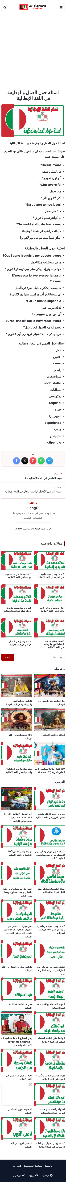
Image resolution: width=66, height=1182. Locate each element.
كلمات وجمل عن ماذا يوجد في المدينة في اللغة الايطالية (50, 576)
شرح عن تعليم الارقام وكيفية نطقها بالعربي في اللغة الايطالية (50, 816)
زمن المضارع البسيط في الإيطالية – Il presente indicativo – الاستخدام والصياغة (16, 1041)
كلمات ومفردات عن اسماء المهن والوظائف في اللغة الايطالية (53, 644)
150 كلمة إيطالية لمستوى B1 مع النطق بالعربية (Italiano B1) (50, 770)
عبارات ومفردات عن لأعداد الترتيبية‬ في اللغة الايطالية (19, 853)
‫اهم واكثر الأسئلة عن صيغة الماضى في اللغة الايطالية (52, 1111)
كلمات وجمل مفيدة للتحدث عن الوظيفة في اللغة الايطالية (17, 609)
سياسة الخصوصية (33, 1166)
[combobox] (40, 657)
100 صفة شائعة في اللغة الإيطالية (20, 737)
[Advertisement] (33, 49)
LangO (33, 508)
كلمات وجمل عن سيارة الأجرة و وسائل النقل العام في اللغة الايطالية (51, 929)
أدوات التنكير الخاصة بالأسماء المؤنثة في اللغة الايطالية (51, 1040)
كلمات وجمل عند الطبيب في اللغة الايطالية (19, 1077)
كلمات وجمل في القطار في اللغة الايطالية (17, 968)
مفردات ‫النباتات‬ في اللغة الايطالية (20, 1006)
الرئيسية (49, 1166)
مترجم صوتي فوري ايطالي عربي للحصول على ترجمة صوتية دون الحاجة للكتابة (50, 855)
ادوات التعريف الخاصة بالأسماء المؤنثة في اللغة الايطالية (50, 1077)
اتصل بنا (17, 1166)
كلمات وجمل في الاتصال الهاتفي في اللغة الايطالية (19, 643)
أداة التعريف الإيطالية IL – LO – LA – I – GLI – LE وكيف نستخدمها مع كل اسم (18, 817)
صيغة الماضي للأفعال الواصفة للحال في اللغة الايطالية (51, 890)
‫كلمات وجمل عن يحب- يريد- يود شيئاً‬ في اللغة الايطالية (18, 576)
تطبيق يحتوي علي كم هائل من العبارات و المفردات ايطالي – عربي (51, 970)
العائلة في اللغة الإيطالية (53, 735)
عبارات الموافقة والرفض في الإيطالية (51, 703)
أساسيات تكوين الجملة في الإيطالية (20, 1111)
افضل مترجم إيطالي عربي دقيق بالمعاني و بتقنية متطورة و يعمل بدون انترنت (17, 892)
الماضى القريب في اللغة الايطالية (20, 1145)
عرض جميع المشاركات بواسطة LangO (33, 528)
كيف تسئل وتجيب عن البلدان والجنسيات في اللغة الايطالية (18, 770)
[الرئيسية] (33, 6)
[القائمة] (61, 7)
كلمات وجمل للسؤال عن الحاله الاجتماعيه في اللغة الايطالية (50, 1145)
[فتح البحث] (4, 7)
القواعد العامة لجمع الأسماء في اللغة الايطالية (50, 1006)
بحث (8, 657)
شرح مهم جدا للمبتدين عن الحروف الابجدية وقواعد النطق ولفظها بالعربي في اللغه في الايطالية (18, 931)
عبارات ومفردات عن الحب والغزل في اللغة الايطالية (51, 609)
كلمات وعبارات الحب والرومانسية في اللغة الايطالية (18, 703)
